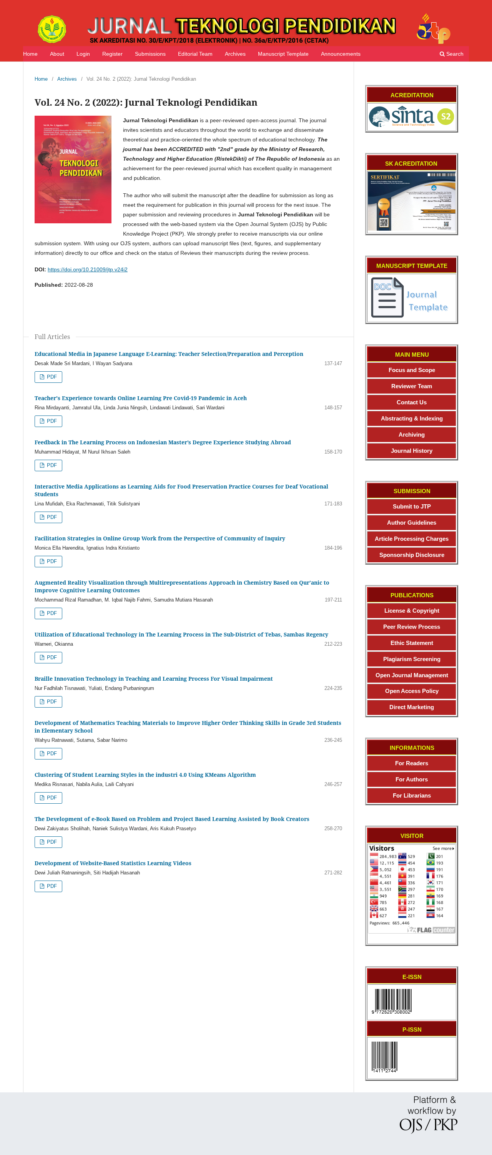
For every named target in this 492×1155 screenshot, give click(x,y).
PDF (51, 377)
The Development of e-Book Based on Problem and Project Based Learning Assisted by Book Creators (172, 819)
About (57, 54)
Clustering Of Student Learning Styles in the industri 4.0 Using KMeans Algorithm (145, 774)
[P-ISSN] (384, 1074)
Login (83, 54)
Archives (235, 54)
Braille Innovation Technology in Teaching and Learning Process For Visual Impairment (154, 678)
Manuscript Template (283, 54)
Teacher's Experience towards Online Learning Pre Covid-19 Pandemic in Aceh (141, 398)
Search (454, 54)
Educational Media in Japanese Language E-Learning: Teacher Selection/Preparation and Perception (169, 353)
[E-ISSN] (392, 1015)
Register (112, 54)
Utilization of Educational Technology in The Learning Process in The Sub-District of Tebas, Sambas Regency (181, 634)
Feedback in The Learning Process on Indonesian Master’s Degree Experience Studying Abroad (163, 442)
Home (30, 54)
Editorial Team (195, 54)
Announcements (341, 54)
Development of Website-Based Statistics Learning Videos (113, 863)
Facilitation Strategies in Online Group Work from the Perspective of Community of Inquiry (160, 538)
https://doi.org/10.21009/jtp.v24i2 (88, 269)
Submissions (150, 54)
